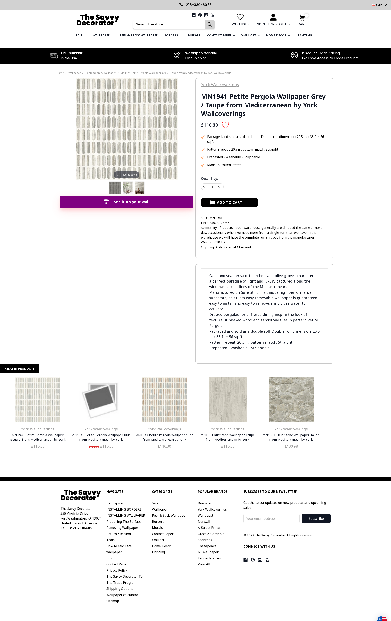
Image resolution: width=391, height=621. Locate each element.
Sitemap (112, 601)
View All (204, 564)
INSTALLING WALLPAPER (125, 515)
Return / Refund (118, 534)
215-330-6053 (198, 4)
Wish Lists (240, 24)
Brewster (205, 503)
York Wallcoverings (212, 509)
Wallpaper (102, 35)
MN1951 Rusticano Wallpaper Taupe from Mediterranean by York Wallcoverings (228, 439)
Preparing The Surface (123, 521)
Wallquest (205, 515)
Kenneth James (209, 558)
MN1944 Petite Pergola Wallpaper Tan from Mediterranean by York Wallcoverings (164, 439)
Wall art (249, 35)
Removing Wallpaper (122, 527)
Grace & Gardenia (211, 534)
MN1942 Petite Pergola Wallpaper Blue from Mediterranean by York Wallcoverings (101, 439)
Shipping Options (119, 588)
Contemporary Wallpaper (100, 73)
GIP (379, 4)
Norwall (204, 521)
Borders (171, 35)
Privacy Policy (116, 570)
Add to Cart (37, 401)
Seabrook (205, 540)
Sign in (263, 24)
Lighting (304, 35)
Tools (110, 540)
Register (282, 24)
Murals (194, 35)
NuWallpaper (208, 552)
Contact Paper (219, 35)
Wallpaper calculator (122, 595)
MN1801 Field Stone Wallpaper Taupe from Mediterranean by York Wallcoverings (291, 439)
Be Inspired (115, 503)
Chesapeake (207, 546)
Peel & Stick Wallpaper (139, 35)
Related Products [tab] (19, 368)
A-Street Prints (209, 527)
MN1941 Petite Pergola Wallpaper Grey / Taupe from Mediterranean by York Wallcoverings (176, 73)
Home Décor (276, 35)
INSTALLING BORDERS (124, 509)
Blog (109, 558)
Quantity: (209, 178)
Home (60, 73)
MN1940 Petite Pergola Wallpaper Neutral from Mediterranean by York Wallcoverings (38, 439)
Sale (79, 35)
